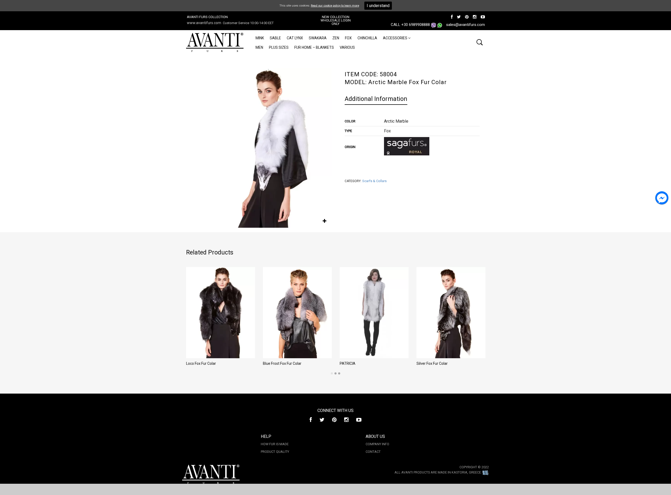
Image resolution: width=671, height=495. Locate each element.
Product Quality (275, 452)
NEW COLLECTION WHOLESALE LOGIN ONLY (336, 20)
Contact (373, 452)
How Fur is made (275, 444)
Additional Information (376, 98)
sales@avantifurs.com (465, 24)
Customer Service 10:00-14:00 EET (248, 23)
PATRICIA (347, 363)
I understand (378, 5)
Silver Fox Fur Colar (432, 363)
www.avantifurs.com (204, 23)
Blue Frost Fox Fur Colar (282, 363)
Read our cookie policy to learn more (335, 5)
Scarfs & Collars (374, 181)
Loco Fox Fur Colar (201, 363)
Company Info (377, 444)
